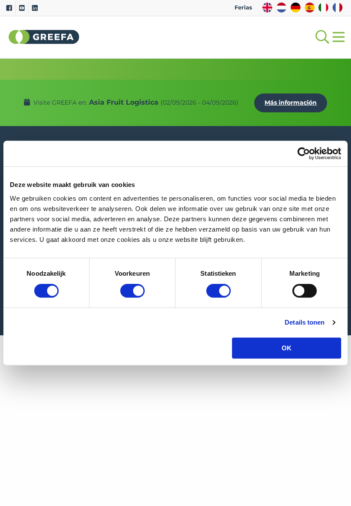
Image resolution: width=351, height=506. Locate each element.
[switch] (132, 291)
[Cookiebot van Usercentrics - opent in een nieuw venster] (303, 153)
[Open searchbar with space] (320, 37)
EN (267, 7)
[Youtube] (22, 8)
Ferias (243, 7)
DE (295, 7)
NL (281, 7)
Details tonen (304, 322)
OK (287, 348)
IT (323, 7)
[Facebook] (9, 8)
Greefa (44, 37)
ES (310, 7)
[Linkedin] (35, 8)
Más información (291, 102)
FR (337, 7)
